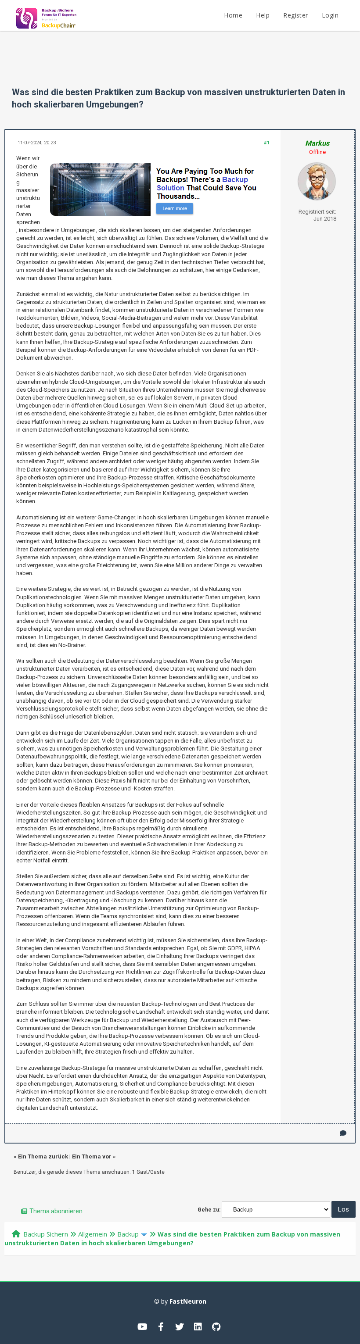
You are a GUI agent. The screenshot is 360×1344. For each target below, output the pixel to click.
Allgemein (92, 1234)
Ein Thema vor (92, 1156)
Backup (128, 1234)
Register (295, 15)
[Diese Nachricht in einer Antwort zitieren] (343, 1133)
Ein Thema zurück (43, 1156)
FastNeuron (187, 1301)
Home (233, 15)
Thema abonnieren (56, 1211)
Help (263, 15)
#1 (267, 143)
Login (330, 15)
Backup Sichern (45, 1234)
